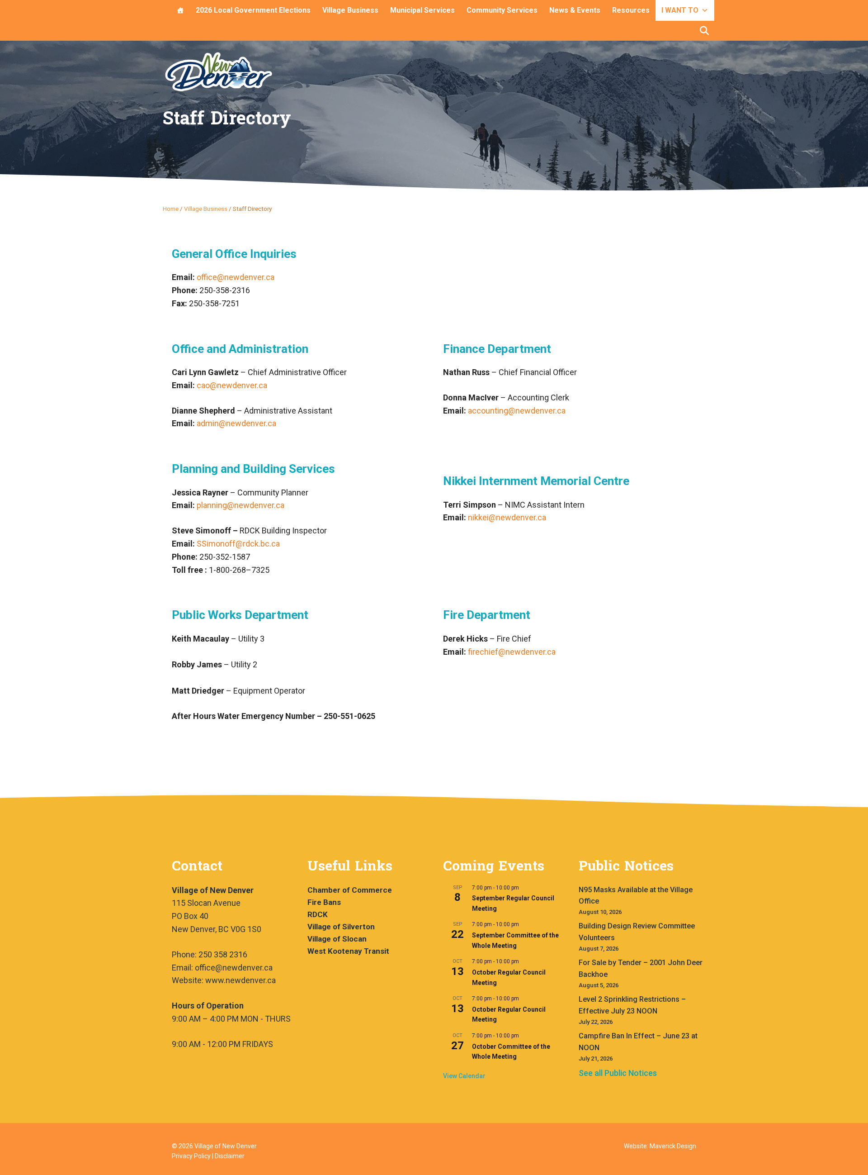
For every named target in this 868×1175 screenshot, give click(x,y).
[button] (704, 31)
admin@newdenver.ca (236, 423)
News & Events (574, 10)
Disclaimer (230, 1156)
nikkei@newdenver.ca (507, 517)
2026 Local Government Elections (253, 10)
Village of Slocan (337, 938)
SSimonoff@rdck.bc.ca (238, 543)
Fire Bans (324, 902)
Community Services (502, 10)
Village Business (350, 10)
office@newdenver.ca (235, 277)
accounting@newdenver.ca (517, 410)
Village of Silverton (341, 926)
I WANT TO (679, 10)
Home (171, 208)
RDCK (317, 914)
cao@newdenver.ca (232, 385)
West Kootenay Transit (348, 951)
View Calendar (464, 1076)
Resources (631, 10)
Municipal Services (422, 10)
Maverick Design (673, 1146)
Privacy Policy (191, 1156)
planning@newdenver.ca (240, 505)
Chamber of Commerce (349, 889)
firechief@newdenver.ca (512, 651)
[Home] (180, 10)
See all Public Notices (618, 1073)
